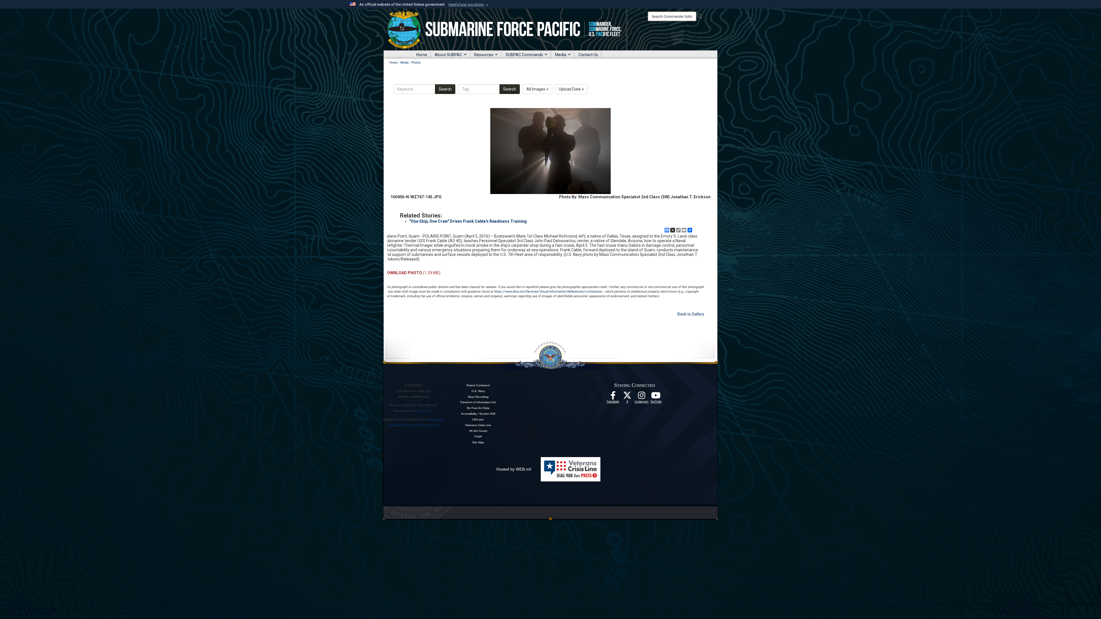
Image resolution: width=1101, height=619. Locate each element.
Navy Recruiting (478, 396)
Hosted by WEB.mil (513, 469)
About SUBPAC (448, 54)
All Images (536, 89)
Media (560, 54)
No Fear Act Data (478, 408)
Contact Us (588, 54)
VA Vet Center (478, 430)
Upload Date (570, 89)
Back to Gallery (691, 314)
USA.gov (478, 419)
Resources (483, 54)
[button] (469, 4)
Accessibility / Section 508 (478, 413)
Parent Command (478, 385)
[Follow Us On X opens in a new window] (627, 397)
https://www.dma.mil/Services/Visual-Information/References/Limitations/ (548, 291)
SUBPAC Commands (524, 54)
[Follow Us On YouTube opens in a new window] (656, 397)
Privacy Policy (424, 410)
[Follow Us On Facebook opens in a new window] (613, 397)
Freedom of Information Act (478, 402)
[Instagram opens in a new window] (642, 397)
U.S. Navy (478, 391)
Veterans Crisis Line (478, 425)
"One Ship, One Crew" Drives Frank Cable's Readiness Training (468, 221)
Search (445, 89)
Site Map (478, 442)
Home (421, 54)
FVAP (478, 436)
